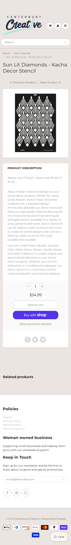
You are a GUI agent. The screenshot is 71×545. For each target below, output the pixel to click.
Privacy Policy (12, 421)
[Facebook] (7, 492)
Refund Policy (12, 425)
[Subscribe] (63, 479)
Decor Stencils (22, 53)
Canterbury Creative (27, 518)
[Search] (65, 42)
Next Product (49, 82)
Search (7, 417)
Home (6, 53)
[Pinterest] (16, 492)
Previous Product (24, 82)
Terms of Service (14, 428)
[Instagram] (25, 492)
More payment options (35, 324)
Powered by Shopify (53, 518)
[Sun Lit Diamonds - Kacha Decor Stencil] (35, 123)
